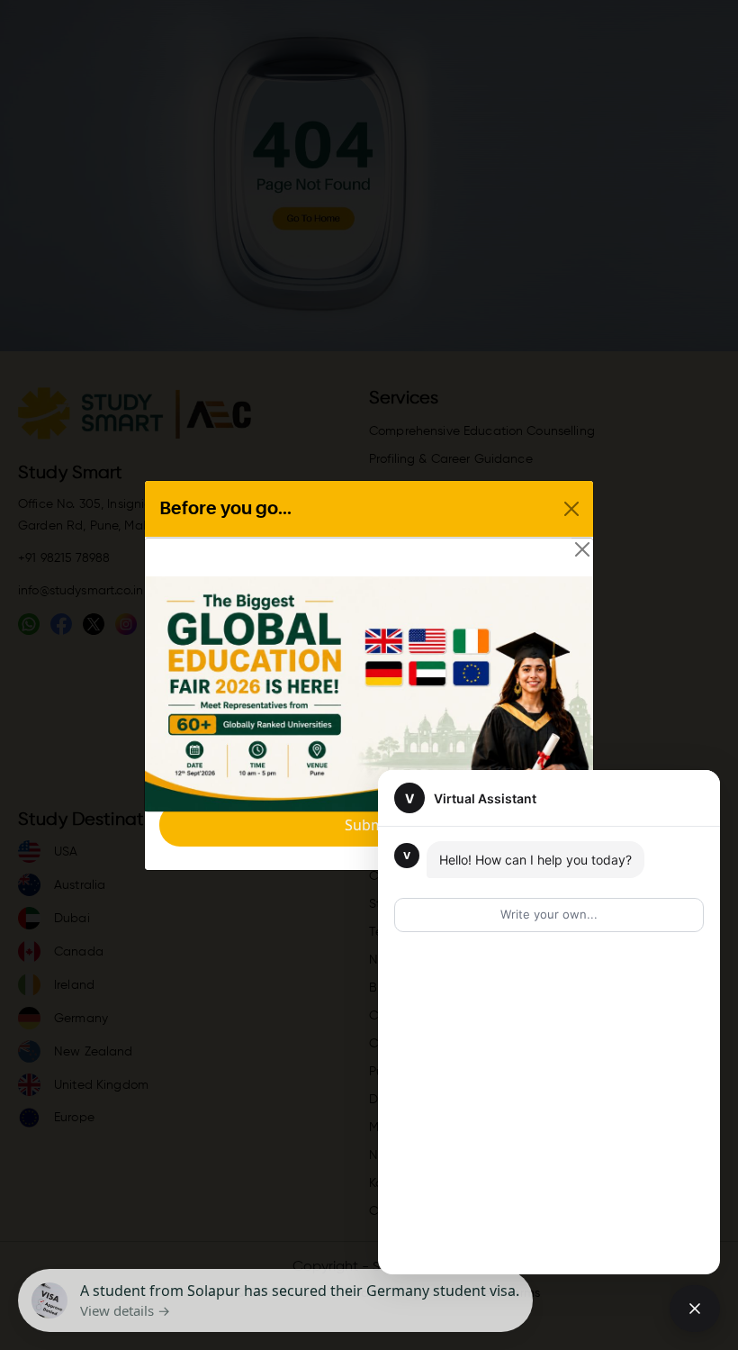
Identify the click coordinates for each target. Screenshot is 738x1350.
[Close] (582, 549)
